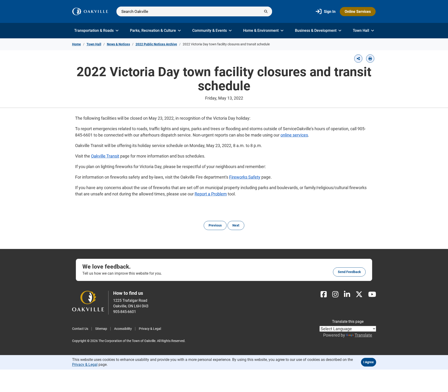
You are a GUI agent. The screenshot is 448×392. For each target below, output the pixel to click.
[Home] (90, 11)
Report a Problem (211, 193)
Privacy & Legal (150, 329)
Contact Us (80, 329)
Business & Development (315, 30)
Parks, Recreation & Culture (153, 30)
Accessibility (123, 329)
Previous (215, 225)
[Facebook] (324, 294)
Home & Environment (261, 30)
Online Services (358, 11)
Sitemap (101, 329)
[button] (358, 58)
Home (76, 44)
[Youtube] (372, 294)
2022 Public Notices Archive (156, 44)
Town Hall (361, 30)
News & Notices (118, 44)
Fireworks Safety (244, 177)
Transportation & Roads (94, 30)
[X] (359, 294)
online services (294, 135)
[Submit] (265, 11)
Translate (363, 335)
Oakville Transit (105, 156)
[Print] (370, 58)
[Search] (194, 11)
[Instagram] (335, 294)
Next (235, 225)
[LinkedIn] (347, 294)
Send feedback (349, 272)
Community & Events (209, 30)
